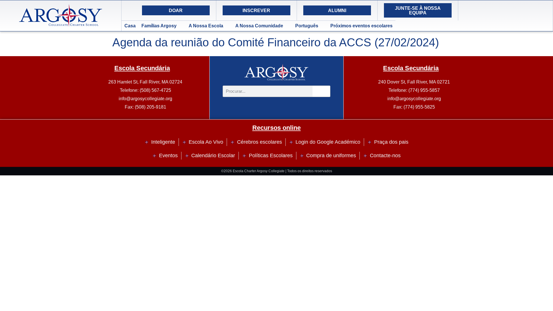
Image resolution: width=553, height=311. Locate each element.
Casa (130, 25)
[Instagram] (484, 10)
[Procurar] (321, 91)
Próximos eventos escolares (361, 25)
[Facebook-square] (498, 10)
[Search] (513, 10)
